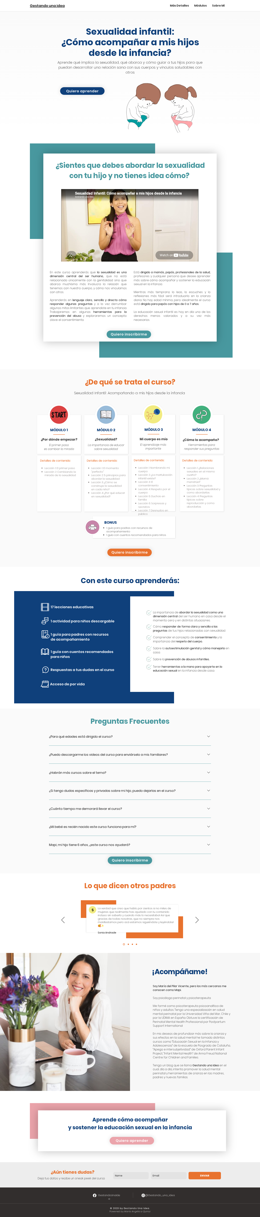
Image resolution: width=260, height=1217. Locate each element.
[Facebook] (94, 1195)
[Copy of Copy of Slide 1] (132, 944)
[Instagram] (143, 1195)
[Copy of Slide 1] (128, 944)
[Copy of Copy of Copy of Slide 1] (136, 944)
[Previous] (63, 920)
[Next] (197, 920)
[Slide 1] (123, 944)
